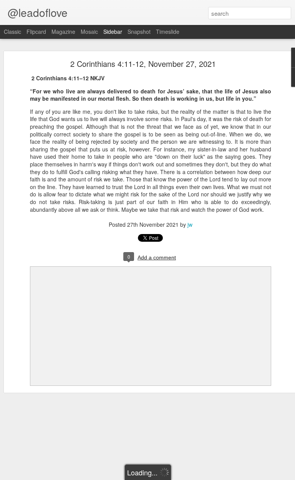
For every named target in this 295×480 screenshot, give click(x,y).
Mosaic (89, 31)
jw (189, 224)
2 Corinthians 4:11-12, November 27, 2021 (143, 63)
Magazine (63, 31)
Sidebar (112, 31)
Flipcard (36, 31)
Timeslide (167, 31)
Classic (12, 31)
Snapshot (139, 31)
